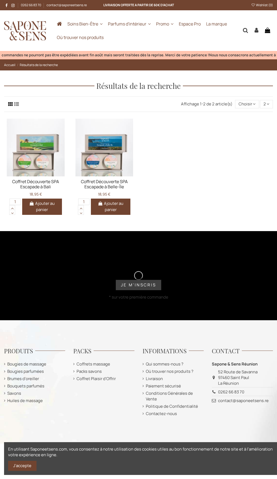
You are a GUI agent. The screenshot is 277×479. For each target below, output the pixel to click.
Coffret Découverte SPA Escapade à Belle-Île (104, 184)
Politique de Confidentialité (172, 406)
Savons (14, 393)
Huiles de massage (25, 400)
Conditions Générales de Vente (169, 396)
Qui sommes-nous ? (164, 364)
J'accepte (22, 465)
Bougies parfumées (25, 371)
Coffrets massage (93, 364)
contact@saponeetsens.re (67, 5)
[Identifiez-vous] (256, 31)
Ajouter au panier (45, 206)
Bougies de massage (26, 364)
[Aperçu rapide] (44, 174)
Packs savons (89, 371)
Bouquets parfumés (25, 386)
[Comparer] (36, 174)
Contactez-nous (161, 413)
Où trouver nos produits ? (169, 371)
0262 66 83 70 (31, 5)
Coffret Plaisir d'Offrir (96, 378)
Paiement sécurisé (163, 386)
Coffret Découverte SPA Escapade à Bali (35, 184)
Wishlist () (264, 5)
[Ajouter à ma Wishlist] (28, 174)
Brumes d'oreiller (23, 378)
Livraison (154, 378)
